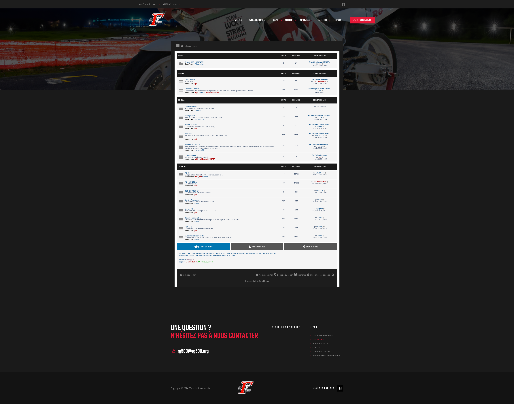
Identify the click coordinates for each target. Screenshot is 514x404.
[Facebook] (343, 4)
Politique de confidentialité (327, 355)
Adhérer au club (321, 343)
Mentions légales (321, 351)
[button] (362, 20)
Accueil (238, 20)
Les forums (318, 339)
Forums (275, 20)
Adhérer (288, 20)
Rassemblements (256, 20)
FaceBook (322, 20)
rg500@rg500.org (169, 4)
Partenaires (304, 20)
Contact (337, 20)
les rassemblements (323, 335)
